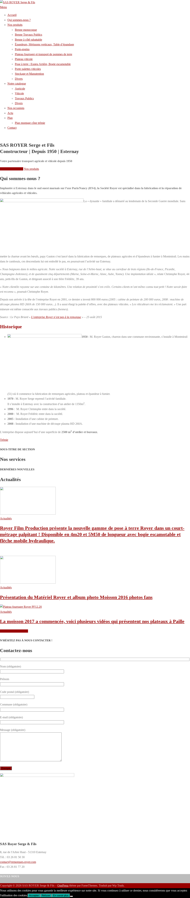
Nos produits (31, 168)
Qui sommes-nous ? (11, 168)
